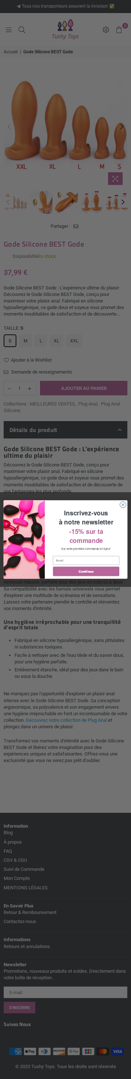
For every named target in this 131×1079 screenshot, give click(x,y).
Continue (86, 571)
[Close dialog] (123, 505)
